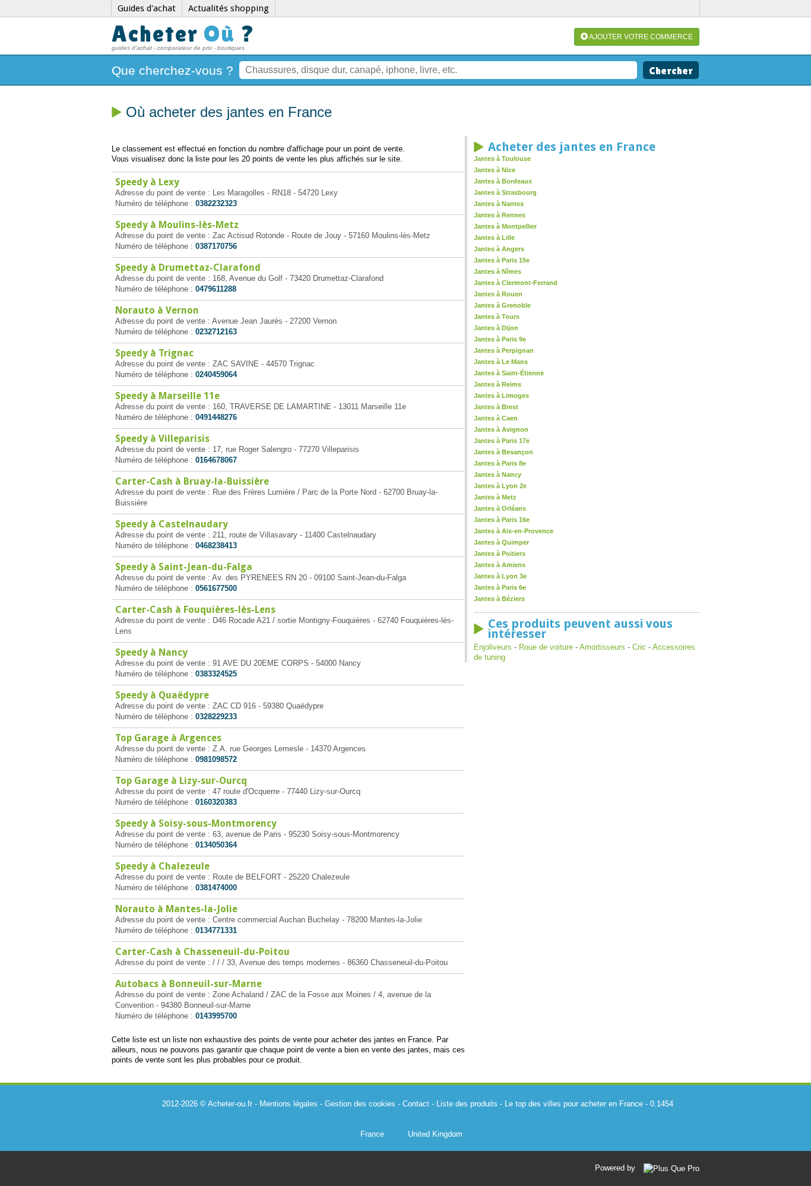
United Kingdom (435, 1134)
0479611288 (215, 288)
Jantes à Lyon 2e (500, 485)
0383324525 (216, 673)
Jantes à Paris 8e (500, 463)
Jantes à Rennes (499, 215)
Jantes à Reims (497, 384)
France (372, 1134)
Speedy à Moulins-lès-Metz (177, 224)
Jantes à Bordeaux (503, 181)
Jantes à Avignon (501, 429)
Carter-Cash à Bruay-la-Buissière (192, 481)
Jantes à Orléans (500, 508)
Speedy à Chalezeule (162, 866)
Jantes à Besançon (503, 452)
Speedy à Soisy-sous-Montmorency (196, 823)
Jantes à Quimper (501, 542)
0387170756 (216, 246)
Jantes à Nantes (499, 203)
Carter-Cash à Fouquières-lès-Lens (195, 609)
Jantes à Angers (499, 248)
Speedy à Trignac (154, 353)
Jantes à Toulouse (502, 158)
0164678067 (216, 460)
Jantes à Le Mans (501, 361)
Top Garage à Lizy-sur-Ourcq (181, 780)
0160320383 (216, 802)
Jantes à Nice (494, 169)
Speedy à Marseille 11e (167, 395)
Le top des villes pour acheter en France (574, 1103)
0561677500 (216, 588)
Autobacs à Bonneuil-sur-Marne (188, 983)
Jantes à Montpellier (505, 226)
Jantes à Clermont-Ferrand (515, 282)
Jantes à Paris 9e (500, 339)
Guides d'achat (147, 8)
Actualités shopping (228, 8)
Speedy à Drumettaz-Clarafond (188, 267)
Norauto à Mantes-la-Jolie (176, 909)
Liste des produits (467, 1103)
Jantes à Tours (496, 316)
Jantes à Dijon (496, 327)
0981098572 (216, 759)
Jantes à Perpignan (504, 350)
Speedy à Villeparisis (162, 438)
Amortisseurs (602, 647)
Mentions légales (288, 1103)
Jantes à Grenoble (502, 305)
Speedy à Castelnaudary (171, 524)
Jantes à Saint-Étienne (509, 373)
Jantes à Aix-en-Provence (513, 531)
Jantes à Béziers (499, 598)
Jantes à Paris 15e (502, 260)
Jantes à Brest (496, 406)
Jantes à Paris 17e (502, 440)
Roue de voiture (546, 647)
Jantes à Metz (495, 497)
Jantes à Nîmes (497, 271)
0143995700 (216, 1015)
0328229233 (216, 716)
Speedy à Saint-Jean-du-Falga (183, 567)
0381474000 (216, 887)
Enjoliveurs (493, 647)
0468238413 (216, 545)
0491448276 (216, 417)
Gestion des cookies (360, 1103)
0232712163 (216, 331)
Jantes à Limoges (501, 395)
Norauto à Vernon (157, 310)
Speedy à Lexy (147, 182)
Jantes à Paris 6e (500, 587)
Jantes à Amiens (499, 564)
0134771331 (216, 930)
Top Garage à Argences (168, 738)
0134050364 (216, 844)
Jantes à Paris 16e (502, 519)
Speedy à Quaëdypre (162, 695)
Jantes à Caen (496, 418)
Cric (639, 647)
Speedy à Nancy (151, 652)
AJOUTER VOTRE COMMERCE (640, 37)
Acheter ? (183, 33)
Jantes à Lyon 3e (500, 576)
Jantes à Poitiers (499, 553)
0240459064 (216, 374)
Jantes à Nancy (497, 474)
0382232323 (216, 203)
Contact (416, 1103)
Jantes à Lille (494, 237)
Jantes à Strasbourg (505, 192)
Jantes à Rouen (498, 294)
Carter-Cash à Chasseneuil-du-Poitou (202, 951)
